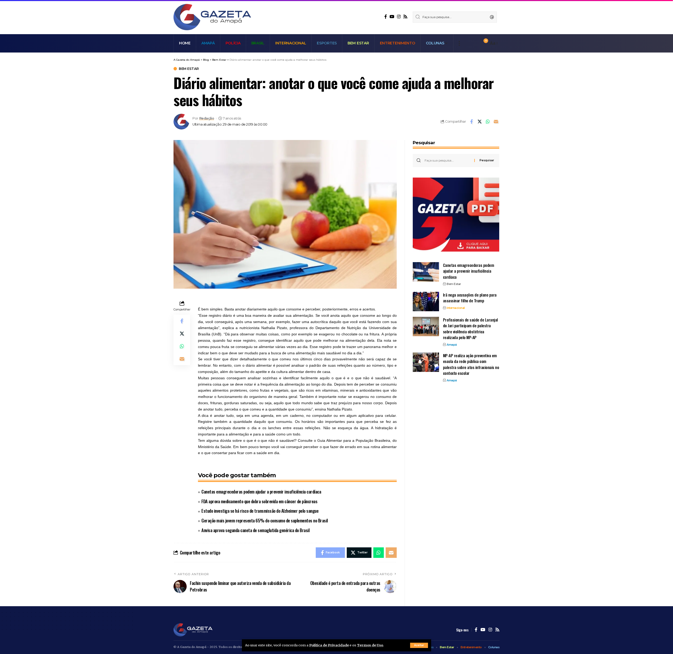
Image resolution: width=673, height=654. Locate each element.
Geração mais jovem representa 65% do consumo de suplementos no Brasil (264, 520)
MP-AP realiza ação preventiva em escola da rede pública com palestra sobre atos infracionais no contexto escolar (471, 364)
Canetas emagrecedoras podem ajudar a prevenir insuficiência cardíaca (261, 491)
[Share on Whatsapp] (487, 121)
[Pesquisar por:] (447, 160)
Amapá (452, 344)
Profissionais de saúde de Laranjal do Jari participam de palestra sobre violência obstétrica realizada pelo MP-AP (470, 328)
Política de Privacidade (329, 645)
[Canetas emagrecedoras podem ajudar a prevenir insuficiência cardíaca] (426, 272)
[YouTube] (392, 16)
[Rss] (405, 16)
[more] (459, 43)
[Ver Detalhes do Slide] (456, 215)
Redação (206, 118)
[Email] (495, 121)
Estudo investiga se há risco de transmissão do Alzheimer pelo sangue (259, 510)
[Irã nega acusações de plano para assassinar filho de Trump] (426, 301)
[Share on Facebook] (471, 121)
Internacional (456, 307)
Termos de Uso (370, 645)
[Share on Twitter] (479, 121)
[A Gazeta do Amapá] (212, 17)
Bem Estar (189, 68)
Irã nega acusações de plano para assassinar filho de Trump (470, 297)
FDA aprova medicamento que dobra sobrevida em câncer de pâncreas (259, 501)
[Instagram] (399, 16)
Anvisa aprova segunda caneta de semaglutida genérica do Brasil (255, 530)
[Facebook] (385, 16)
